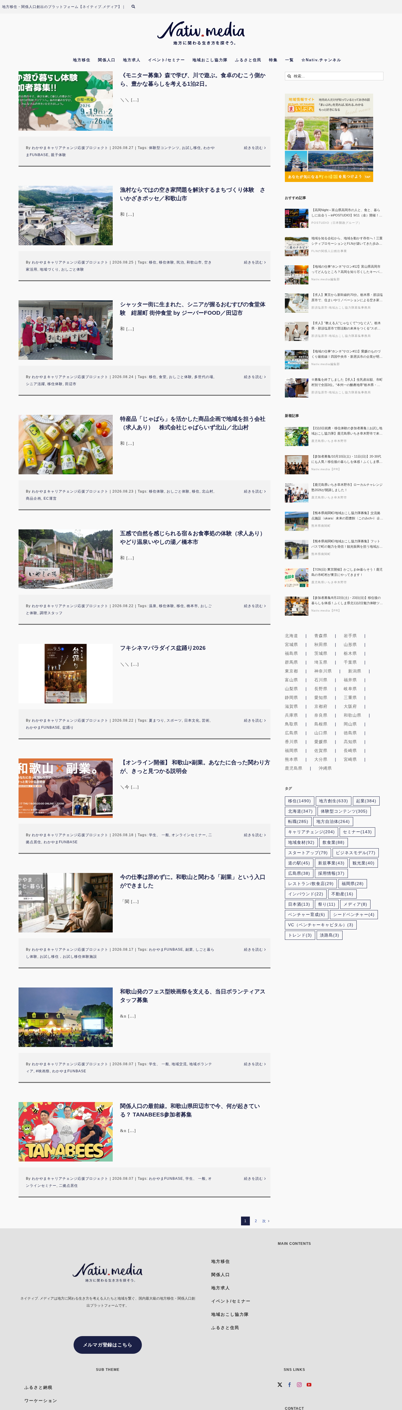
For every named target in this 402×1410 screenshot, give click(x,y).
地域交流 (179, 1064)
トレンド (300, 935)
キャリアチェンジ (311, 832)
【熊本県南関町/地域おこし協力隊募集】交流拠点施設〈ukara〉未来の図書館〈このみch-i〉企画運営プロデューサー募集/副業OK (347, 516)
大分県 (321, 759)
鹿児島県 (294, 768)
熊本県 (291, 759)
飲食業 (334, 842)
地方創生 (333, 801)
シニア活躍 (35, 384)
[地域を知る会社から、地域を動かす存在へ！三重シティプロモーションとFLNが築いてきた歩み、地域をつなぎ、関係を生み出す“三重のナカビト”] (296, 246)
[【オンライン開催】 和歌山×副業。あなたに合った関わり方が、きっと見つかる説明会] (66, 788)
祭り (326, 904)
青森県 (321, 635)
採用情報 (331, 873)
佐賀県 (321, 750)
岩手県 (350, 635)
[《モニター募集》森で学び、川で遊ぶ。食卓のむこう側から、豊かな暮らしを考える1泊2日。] (66, 101)
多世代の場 (203, 377)
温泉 (153, 606)
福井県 (350, 679)
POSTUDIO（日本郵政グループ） (336, 222)
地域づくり (49, 269)
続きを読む (253, 148)
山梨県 (291, 688)
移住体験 (166, 262)
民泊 (180, 262)
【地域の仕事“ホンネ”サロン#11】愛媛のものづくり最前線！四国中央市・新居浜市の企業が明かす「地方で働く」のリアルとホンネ (347, 354)
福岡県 (291, 750)
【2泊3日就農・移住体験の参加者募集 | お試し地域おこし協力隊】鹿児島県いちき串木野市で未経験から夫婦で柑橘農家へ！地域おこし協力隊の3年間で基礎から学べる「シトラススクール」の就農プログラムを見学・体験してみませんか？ (347, 431)
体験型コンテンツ (164, 148)
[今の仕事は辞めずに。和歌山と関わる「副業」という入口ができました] (66, 902)
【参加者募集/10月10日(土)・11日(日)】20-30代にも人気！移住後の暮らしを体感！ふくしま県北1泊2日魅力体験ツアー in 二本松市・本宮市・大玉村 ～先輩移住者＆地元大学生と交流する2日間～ (347, 459)
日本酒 (299, 904)
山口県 (321, 732)
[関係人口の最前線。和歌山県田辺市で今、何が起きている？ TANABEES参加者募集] (66, 1132)
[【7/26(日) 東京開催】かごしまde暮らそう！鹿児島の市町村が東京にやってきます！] (296, 577)
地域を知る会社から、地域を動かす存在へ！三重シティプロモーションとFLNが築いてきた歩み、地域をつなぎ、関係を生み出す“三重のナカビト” (347, 241)
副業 (189, 949)
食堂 (163, 377)
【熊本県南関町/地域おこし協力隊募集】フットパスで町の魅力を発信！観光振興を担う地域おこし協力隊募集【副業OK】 (347, 544)
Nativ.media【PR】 (326, 469)
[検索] (137, 6)
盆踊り (68, 727)
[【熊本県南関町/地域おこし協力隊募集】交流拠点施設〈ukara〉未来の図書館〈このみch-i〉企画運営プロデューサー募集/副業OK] (296, 521)
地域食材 (301, 842)
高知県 (350, 741)
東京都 (291, 671)
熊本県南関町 (321, 525)
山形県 (350, 644)
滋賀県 (291, 706)
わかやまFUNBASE (43, 727)
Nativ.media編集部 (325, 279)
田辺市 (71, 384)
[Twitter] (280, 1384)
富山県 (291, 679)
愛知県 (321, 697)
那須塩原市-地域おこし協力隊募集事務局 (341, 307)
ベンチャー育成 (306, 914)
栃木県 (350, 653)
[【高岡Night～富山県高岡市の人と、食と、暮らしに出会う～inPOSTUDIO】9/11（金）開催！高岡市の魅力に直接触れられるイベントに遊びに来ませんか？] (296, 218)
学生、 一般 (159, 835)
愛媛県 (321, 741)
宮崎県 (350, 759)
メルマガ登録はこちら (107, 1344)
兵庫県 (291, 715)
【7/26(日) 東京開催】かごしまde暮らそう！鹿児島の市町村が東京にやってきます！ (347, 572)
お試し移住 (191, 148)
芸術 (206, 720)
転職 (298, 821)
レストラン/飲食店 (311, 884)
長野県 (321, 688)
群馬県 (291, 662)
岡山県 (350, 724)
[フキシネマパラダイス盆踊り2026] (66, 673)
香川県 (291, 741)
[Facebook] (289, 1384)
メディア (355, 904)
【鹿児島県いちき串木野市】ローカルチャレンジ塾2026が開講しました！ (347, 487)
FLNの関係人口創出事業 (329, 251)
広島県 (291, 732)
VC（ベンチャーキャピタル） (320, 925)
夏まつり (156, 720)
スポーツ (174, 720)
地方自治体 (333, 821)
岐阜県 (350, 688)
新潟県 (354, 671)
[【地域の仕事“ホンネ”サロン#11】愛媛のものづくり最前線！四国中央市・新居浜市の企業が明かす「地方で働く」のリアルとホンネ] (296, 359)
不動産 (342, 894)
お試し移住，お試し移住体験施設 (68, 957)
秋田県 (321, 644)
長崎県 (350, 750)
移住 (153, 262)
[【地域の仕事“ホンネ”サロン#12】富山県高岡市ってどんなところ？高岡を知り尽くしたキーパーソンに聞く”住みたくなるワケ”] (296, 274)
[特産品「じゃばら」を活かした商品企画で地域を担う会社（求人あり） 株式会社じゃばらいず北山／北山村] (66, 444)
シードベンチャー (354, 914)
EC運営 (50, 498)
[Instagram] (299, 1384)
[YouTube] (309, 1384)
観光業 (364, 863)
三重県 (350, 697)
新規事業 (331, 863)
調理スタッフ (51, 613)
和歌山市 (194, 262)
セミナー (357, 832)
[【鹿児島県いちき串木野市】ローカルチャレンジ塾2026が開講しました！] (296, 493)
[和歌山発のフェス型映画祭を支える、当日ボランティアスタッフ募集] (66, 1017)
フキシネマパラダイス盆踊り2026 (163, 648)
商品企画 (33, 498)
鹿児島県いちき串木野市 (329, 441)
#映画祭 (43, 1071)
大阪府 (350, 706)
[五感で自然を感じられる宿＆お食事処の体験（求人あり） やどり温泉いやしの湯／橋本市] (66, 559)
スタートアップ (308, 853)
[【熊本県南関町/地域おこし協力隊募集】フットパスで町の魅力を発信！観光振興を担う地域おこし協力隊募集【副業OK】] (296, 549)
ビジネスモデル (356, 853)
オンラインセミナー (189, 835)
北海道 (291, 635)
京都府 (321, 706)
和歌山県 (352, 715)
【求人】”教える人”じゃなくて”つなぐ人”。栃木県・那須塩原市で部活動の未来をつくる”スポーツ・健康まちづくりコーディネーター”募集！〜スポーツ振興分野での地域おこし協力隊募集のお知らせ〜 (347, 326)
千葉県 (350, 662)
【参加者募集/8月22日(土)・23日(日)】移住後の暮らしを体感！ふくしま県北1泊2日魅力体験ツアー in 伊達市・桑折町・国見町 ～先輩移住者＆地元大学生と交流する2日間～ (347, 601)
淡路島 (329, 935)
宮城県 (291, 644)
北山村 (207, 491)
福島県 (291, 653)
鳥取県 (291, 724)
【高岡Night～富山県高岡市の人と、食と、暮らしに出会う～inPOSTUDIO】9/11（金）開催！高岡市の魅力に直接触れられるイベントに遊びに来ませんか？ (347, 213)
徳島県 (350, 732)
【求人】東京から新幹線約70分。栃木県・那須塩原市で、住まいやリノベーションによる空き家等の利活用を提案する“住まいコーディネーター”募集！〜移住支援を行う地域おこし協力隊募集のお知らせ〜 (347, 298)
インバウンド (305, 894)
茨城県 (321, 653)
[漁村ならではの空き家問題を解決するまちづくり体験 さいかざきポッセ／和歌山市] (66, 215)
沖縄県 (325, 768)
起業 (366, 801)
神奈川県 (323, 671)
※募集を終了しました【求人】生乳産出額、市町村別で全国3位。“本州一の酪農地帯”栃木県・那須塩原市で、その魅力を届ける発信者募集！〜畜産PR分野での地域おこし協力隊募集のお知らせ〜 (347, 382)
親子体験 (58, 155)
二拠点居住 (68, 1186)
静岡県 (291, 697)
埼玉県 (321, 662)
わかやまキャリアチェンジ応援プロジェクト (70, 148)
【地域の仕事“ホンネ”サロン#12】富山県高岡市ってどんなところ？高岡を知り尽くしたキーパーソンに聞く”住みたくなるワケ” (347, 269)
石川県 (321, 679)
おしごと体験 (72, 269)
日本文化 (192, 720)
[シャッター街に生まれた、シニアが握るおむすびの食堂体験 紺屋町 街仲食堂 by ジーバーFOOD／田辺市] (66, 330)
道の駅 (299, 863)
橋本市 (192, 606)
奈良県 (321, 715)
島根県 (321, 724)
